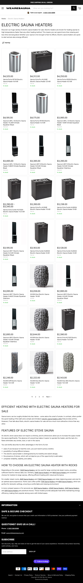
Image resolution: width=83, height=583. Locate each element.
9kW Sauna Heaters (60, 473)
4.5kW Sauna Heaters (56, 488)
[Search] (74, 8)
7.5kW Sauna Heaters (45, 479)
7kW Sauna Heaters (48, 482)
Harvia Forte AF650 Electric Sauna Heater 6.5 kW (67, 80)
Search (10, 575)
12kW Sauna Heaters (27, 470)
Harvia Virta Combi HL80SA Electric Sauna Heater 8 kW (40, 252)
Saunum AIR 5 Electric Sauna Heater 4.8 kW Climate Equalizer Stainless (13, 339)
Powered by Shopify (41, 579)
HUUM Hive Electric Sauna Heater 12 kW (39, 382)
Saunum (5, 127)
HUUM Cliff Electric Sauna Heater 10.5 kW (12, 382)
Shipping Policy (70, 575)
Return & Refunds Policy (55, 575)
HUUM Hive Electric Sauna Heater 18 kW (39, 295)
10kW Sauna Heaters (41, 473)
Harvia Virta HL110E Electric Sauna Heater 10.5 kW (67, 339)
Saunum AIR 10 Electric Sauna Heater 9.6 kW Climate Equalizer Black (41, 166)
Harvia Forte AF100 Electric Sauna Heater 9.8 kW (13, 80)
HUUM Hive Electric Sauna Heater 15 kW (39, 339)
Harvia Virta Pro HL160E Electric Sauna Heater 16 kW (40, 208)
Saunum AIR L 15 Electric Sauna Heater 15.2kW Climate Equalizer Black (14, 123)
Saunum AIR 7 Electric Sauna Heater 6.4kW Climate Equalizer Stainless (14, 296)
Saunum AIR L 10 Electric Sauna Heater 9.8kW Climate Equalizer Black (14, 166)
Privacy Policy (28, 575)
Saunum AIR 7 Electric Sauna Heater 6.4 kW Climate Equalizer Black (13, 253)
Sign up (32, 551)
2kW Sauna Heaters (12, 491)
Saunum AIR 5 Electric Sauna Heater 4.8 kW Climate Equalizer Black (67, 296)
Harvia (5, 83)
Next (48, 397)
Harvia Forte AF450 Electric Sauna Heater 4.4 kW (40, 122)
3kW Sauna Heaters (72, 488)
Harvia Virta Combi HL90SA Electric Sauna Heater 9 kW (67, 208)
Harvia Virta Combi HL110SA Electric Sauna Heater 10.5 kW (14, 211)
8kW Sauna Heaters (27, 479)
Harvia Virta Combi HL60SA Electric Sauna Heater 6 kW (67, 252)
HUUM (32, 298)
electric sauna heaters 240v (52, 419)
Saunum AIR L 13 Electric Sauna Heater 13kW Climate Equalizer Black (68, 123)
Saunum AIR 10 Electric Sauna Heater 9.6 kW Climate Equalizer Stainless (67, 166)
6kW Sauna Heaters (66, 482)
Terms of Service (40, 575)
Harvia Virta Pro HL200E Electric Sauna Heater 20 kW (40, 80)
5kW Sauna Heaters (41, 488)
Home (4, 18)
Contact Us (18, 575)
